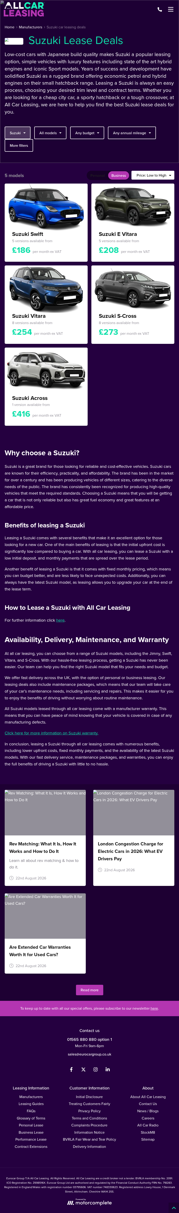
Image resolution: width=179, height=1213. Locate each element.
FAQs (31, 1111)
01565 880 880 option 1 (89, 1039)
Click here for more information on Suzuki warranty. (51, 733)
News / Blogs (147, 1111)
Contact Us (148, 1103)
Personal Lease (31, 1125)
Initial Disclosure (89, 1096)
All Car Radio (147, 1125)
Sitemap (148, 1139)
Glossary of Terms (31, 1118)
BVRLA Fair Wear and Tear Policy (89, 1139)
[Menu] (170, 9)
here (60, 620)
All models (48, 133)
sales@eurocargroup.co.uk (89, 1054)
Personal (97, 175)
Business (118, 175)
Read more (90, 990)
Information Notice (89, 1132)
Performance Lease (31, 1139)
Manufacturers (31, 1096)
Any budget (84, 133)
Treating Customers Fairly (89, 1103)
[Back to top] (174, 1208)
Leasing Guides (31, 1103)
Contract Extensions (31, 1146)
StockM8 (148, 1132)
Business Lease (31, 1132)
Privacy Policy (89, 1111)
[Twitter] (83, 1070)
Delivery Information (89, 1146)
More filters (19, 145)
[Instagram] (96, 1070)
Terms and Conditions (89, 1118)
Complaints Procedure (89, 1125)
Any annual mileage (129, 133)
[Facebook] (71, 1070)
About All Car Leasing (148, 1096)
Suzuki (15, 133)
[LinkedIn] (108, 1070)
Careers (148, 1118)
